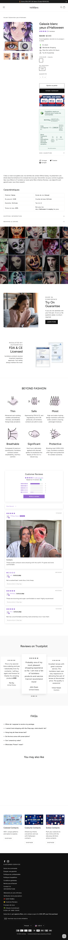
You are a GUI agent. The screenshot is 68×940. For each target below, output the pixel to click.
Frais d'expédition (44, 39)
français (26, 925)
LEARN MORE (51, 322)
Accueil (6, 17)
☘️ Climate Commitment (11, 908)
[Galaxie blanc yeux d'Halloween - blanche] (4, 792)
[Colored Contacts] (13, 820)
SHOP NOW (8, 838)
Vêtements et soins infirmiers (13, 893)
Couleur (46, 57)
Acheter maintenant (52, 91)
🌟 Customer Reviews (10, 902)
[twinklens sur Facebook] (5, 861)
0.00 (42, 69)
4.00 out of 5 (38, 478)
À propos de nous (9, 905)
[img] (10, 513)
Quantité (43, 74)
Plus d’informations (52, 148)
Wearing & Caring (11, 221)
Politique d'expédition (10, 877)
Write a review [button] (34, 496)
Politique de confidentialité (12, 874)
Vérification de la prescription (13, 896)
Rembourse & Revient (10, 883)
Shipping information (13, 216)
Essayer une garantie (10, 871)
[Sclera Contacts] (55, 820)
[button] (43, 31)
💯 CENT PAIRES (9, 899)
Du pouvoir (44, 65)
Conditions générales (10, 880)
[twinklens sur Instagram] (8, 861)
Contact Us (7, 886)
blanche (41, 60)
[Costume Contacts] (34, 820)
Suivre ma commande (10, 868)
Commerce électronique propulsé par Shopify (39, 934)
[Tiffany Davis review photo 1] (34, 539)
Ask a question (45, 153)
